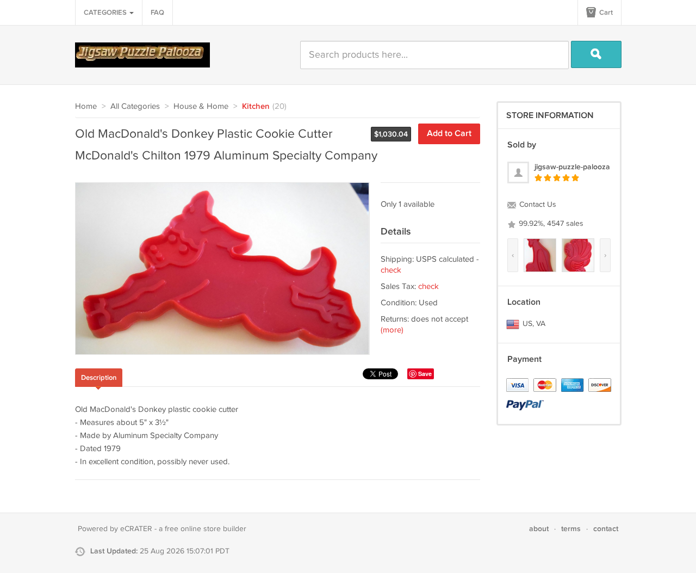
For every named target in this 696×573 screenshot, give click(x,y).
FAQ (157, 12)
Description (98, 377)
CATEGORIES (106, 12)
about (539, 528)
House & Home (200, 106)
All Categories (135, 106)
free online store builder (205, 529)
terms (571, 528)
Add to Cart (449, 133)
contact (605, 528)
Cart (605, 12)
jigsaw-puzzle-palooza (572, 166)
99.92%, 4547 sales (550, 223)
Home (86, 106)
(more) (392, 330)
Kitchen (256, 107)
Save (425, 373)
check (391, 270)
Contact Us (536, 204)
